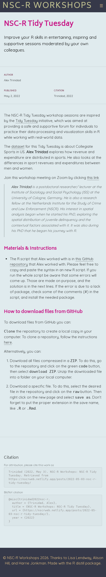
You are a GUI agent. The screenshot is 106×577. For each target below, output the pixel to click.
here (8, 342)
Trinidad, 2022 (63, 96)
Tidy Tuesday (27, 120)
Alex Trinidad (12, 80)
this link (93, 177)
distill (80, 563)
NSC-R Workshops (47, 6)
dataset (17, 146)
